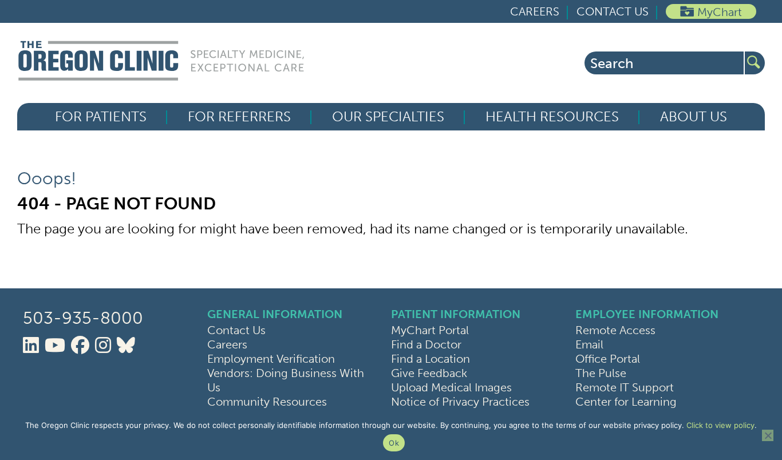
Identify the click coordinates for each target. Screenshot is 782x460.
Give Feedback (429, 373)
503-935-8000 (83, 318)
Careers (534, 11)
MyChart (719, 12)
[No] (767, 435)
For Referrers (239, 117)
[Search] (755, 62)
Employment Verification (271, 359)
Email (589, 344)
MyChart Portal (430, 330)
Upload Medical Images (451, 387)
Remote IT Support (624, 387)
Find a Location (430, 359)
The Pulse (600, 373)
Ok (394, 442)
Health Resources (552, 117)
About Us (693, 117)
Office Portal (607, 359)
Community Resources (267, 402)
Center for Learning (626, 402)
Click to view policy (720, 425)
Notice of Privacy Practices (460, 402)
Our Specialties (388, 117)
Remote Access (615, 330)
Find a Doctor (426, 344)
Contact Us (612, 11)
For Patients (101, 117)
